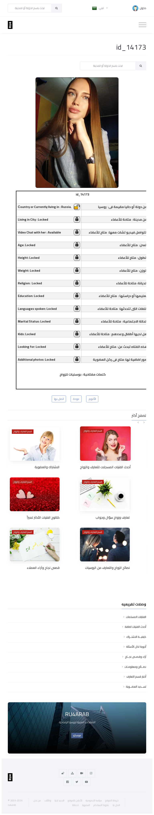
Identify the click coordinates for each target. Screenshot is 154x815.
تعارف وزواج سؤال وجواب (113, 517)
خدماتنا (75, 805)
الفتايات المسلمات (136, 616)
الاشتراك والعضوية (47, 467)
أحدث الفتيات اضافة (135, 626)
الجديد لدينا (59, 800)
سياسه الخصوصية (94, 800)
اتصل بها (59, 398)
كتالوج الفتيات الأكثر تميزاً (43, 517)
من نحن (37, 800)
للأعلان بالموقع (75, 800)
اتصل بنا (116, 805)
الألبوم (92, 398)
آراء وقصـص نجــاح (135, 656)
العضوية (86, 805)
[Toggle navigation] (142, 25)
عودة (76, 398)
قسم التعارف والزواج (22, 431)
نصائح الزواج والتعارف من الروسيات (107, 568)
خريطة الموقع (112, 800)
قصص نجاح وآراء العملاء (43, 568)
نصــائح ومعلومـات (135, 666)
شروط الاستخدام (101, 805)
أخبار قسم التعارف (136, 676)
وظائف (47, 800)
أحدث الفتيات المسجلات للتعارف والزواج (105, 467)
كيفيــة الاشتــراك (136, 636)
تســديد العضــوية (136, 686)
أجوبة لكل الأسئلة (136, 646)
